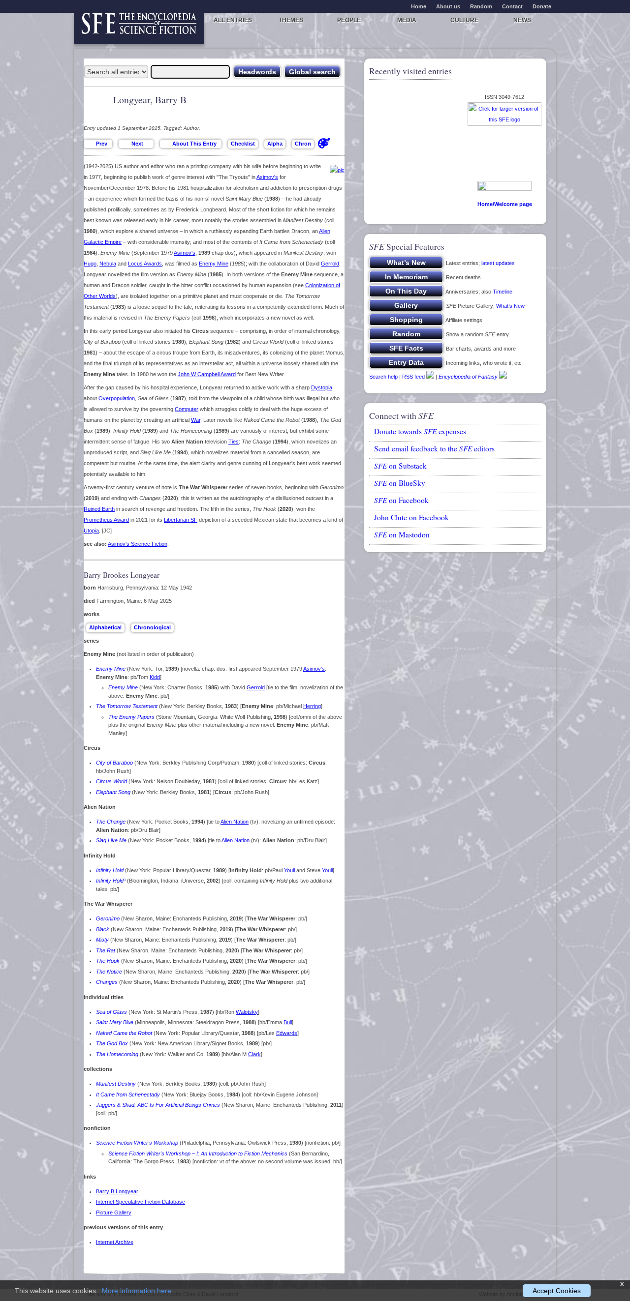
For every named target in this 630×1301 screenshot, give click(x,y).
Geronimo (108, 918)
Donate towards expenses (420, 431)
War (195, 420)
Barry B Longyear (117, 1191)
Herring (312, 706)
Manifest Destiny (116, 1084)
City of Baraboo (114, 763)
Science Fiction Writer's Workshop (137, 1143)
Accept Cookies (557, 1291)
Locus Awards (145, 263)
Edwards (286, 1033)
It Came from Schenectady (128, 1094)
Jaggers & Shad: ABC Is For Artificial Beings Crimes (158, 1105)
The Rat (105, 950)
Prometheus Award (106, 520)
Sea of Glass (111, 1012)
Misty (102, 940)
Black (102, 929)
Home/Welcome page (504, 204)
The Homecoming (117, 1054)
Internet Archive (114, 1242)
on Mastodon (402, 534)
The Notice (109, 972)
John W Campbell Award (207, 374)
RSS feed (413, 377)
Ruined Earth (99, 509)
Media (406, 20)
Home (418, 6)
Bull (288, 1022)
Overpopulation (116, 398)
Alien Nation (234, 822)
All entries (233, 20)
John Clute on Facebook (411, 517)
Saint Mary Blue (114, 1022)
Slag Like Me (111, 840)
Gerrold (330, 263)
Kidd (155, 677)
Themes (291, 20)
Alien (324, 231)
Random (481, 6)
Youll (289, 870)
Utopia (91, 530)
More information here (136, 1291)
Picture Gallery (113, 1212)
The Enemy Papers (131, 717)
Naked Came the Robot (124, 1033)
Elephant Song (113, 792)
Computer (186, 409)
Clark (254, 1054)
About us (448, 6)
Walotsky (247, 1012)
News (522, 20)
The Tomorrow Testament (127, 706)
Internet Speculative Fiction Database (140, 1202)
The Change (111, 822)
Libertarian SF (180, 520)
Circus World (111, 781)
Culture (464, 20)
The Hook (108, 961)
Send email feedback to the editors (434, 448)
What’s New (510, 306)
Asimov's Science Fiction (137, 544)
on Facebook (401, 500)
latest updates (498, 263)
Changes (107, 982)
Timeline (502, 292)
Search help (383, 377)
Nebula (107, 263)
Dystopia (321, 387)
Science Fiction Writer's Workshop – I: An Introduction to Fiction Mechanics (197, 1153)
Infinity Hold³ (111, 881)
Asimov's (267, 177)
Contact (512, 6)
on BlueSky (399, 483)
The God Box (112, 1043)
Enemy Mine (213, 263)
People (349, 20)
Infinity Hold (110, 870)
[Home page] (139, 28)
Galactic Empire (103, 242)
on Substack (400, 466)
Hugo (90, 263)
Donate (542, 6)
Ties (233, 441)
